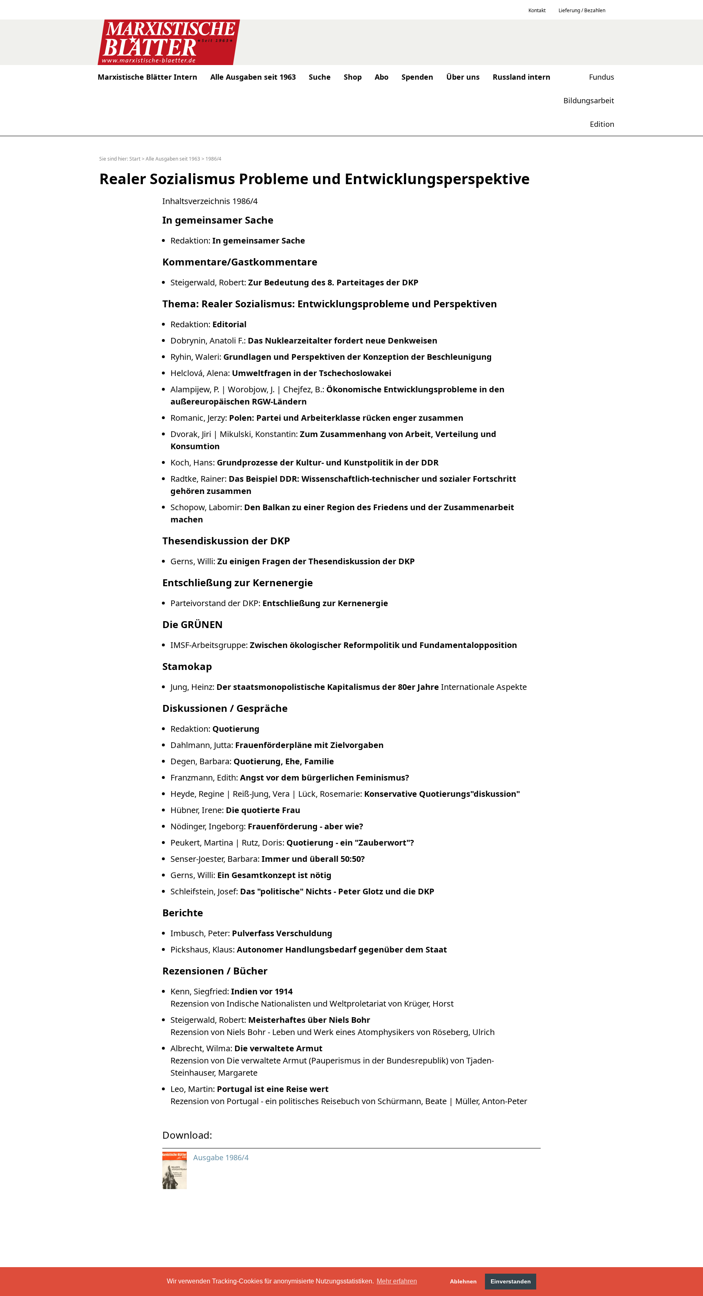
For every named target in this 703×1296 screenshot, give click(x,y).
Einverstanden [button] (511, 1281)
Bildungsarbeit (588, 100)
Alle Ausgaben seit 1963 (173, 158)
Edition (602, 124)
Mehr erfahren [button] (397, 1281)
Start (134, 158)
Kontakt (537, 10)
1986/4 (213, 158)
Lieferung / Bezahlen (582, 10)
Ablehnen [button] (463, 1281)
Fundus (601, 77)
